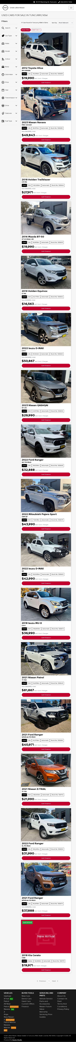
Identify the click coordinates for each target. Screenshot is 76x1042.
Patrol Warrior (10, 1022)
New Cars (26, 996)
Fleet (59, 1001)
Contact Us (62, 999)
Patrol (6, 1001)
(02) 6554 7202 (66, 2)
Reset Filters (26, 30)
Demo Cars (26, 999)
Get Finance (46, 83)
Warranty (43, 1012)
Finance (25, 1007)
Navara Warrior (7, 1026)
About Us (61, 996)
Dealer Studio (17, 1040)
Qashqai (7, 996)
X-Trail (6, 999)
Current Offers (28, 1004)
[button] (71, 8)
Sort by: (54, 22)
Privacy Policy (63, 1009)
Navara (7, 1009)
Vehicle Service (46, 999)
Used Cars (26, 1001)
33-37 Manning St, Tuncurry (46, 2)
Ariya (6, 1014)
